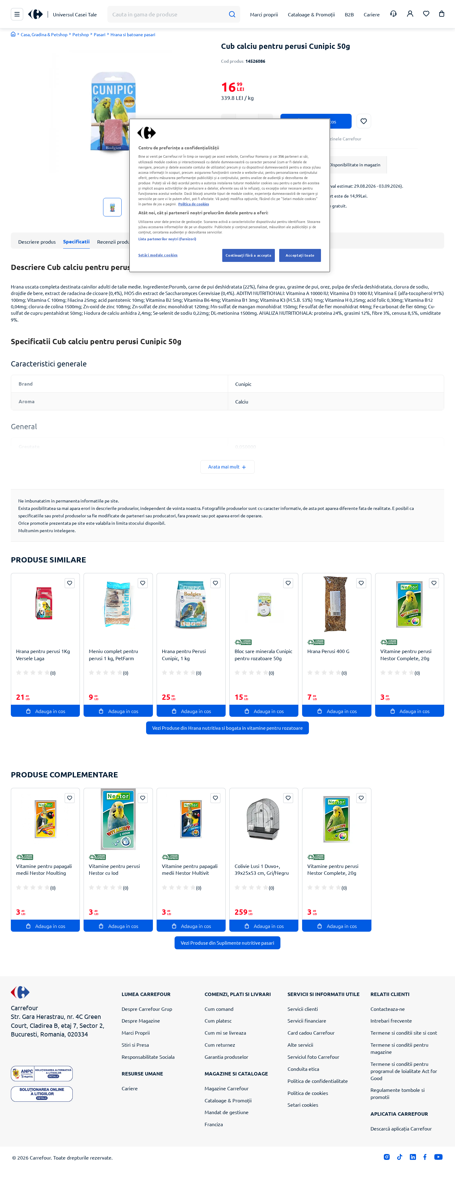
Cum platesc (218, 1020)
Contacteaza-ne (387, 1009)
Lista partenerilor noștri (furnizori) (167, 238)
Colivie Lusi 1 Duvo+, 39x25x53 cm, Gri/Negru (262, 869)
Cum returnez (220, 1044)
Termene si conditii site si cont (403, 1032)
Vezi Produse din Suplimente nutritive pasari (227, 943)
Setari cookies (303, 1104)
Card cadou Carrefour (311, 1032)
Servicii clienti (303, 1009)
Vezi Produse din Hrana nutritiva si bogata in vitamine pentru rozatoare (227, 728)
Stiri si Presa (135, 1044)
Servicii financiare (307, 1020)
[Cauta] (232, 14)
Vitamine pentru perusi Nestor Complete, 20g (405, 654)
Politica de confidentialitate (318, 1081)
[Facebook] (425, 1158)
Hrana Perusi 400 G (328, 651)
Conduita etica (303, 1069)
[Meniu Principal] (17, 14)
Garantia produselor (226, 1057)
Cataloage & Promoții (228, 1100)
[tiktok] (399, 1158)
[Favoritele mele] (426, 14)
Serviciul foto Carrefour (313, 1057)
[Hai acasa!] (13, 34)
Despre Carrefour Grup (147, 1009)
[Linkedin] (413, 1158)
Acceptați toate (300, 255)
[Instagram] (387, 1158)
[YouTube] (438, 1158)
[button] (441, 15)
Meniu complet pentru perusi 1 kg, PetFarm (113, 654)
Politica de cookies (308, 1093)
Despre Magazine (141, 1020)
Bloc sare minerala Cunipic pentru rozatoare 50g (263, 654)
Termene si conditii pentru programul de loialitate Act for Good (403, 1071)
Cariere (130, 1088)
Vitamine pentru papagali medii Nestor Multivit (190, 869)
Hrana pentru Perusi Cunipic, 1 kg (184, 654)
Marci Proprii (136, 1032)
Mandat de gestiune (227, 1112)
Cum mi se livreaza (225, 1032)
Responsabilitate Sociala (148, 1057)
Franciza (214, 1124)
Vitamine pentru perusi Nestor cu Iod (114, 869)
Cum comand (219, 1009)
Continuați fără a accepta (248, 255)
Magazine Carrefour (227, 1088)
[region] (229, 195)
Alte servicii (300, 1044)
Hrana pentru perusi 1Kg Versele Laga (43, 654)
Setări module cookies (158, 254)
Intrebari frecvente (391, 1020)
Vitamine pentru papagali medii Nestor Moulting (44, 869)
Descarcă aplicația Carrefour (401, 1128)
